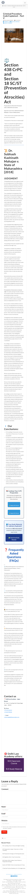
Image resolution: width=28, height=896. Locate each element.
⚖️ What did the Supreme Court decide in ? (14, 568)
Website (4, 820)
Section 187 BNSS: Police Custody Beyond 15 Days (13, 865)
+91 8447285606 (8, 712)
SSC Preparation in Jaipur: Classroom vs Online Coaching (12, 850)
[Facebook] (11, 876)
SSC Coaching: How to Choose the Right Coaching (13, 845)
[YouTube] (16, 876)
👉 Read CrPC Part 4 (14, 505)
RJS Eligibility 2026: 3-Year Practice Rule (11, 857)
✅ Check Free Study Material (14, 538)
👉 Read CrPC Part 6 (14, 513)
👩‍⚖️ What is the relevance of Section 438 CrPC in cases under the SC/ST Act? (13, 610)
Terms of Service (18, 874)
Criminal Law (7, 21)
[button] (25, 2)
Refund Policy (9, 874)
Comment (4, 789)
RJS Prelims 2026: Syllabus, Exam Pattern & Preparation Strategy (12, 861)
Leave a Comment (8, 23)
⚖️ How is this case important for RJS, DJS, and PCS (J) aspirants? (13, 670)
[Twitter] (13, 876)
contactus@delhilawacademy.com (11, 717)
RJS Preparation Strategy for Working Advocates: (13, 853)
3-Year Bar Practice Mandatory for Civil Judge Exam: (13, 868)
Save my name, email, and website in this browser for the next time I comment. (14, 827)
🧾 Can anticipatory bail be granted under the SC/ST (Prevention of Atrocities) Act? (13, 591)
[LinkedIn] (14, 876)
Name (3, 807)
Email (3, 814)
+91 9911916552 (8, 710)
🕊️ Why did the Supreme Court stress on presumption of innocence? (13, 651)
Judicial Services (15, 21)
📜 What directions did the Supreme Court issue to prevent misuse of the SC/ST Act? (13, 629)
